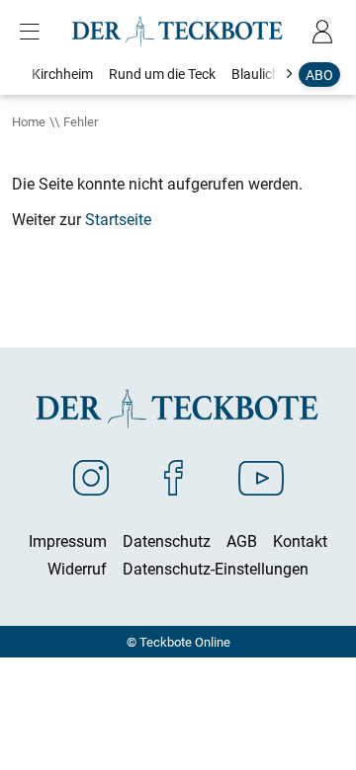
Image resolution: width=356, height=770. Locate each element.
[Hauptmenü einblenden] (33, 31)
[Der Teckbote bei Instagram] (91, 476)
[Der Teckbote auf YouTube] (261, 476)
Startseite (118, 219)
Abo (319, 74)
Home (28, 121)
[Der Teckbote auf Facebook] (173, 476)
